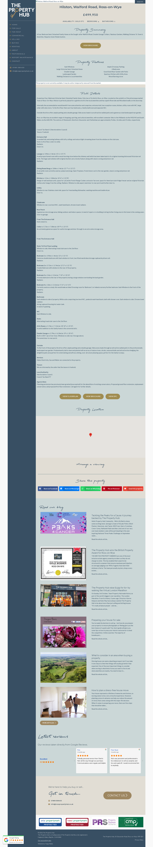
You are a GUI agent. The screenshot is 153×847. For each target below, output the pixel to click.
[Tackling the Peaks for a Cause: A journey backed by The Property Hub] (63, 523)
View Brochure (90, 45)
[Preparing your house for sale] (63, 632)
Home (14, 25)
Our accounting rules (44, 840)
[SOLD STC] (49, 1)
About (15, 50)
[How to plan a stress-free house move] (63, 702)
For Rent (16, 32)
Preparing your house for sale (106, 620)
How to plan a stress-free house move (110, 690)
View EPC (113, 396)
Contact (16, 61)
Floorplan (73, 396)
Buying (15, 43)
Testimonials (18, 54)
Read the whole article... (100, 539)
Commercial (18, 36)
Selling (16, 39)
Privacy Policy (139, 840)
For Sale (16, 28)
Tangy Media (49, 844)
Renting (16, 46)
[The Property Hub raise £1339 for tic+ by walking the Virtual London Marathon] (63, 595)
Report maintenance (22, 57)
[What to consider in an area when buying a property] (63, 667)
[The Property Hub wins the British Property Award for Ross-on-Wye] (63, 563)
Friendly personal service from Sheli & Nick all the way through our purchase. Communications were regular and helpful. (91, 761)
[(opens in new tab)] (130, 822)
